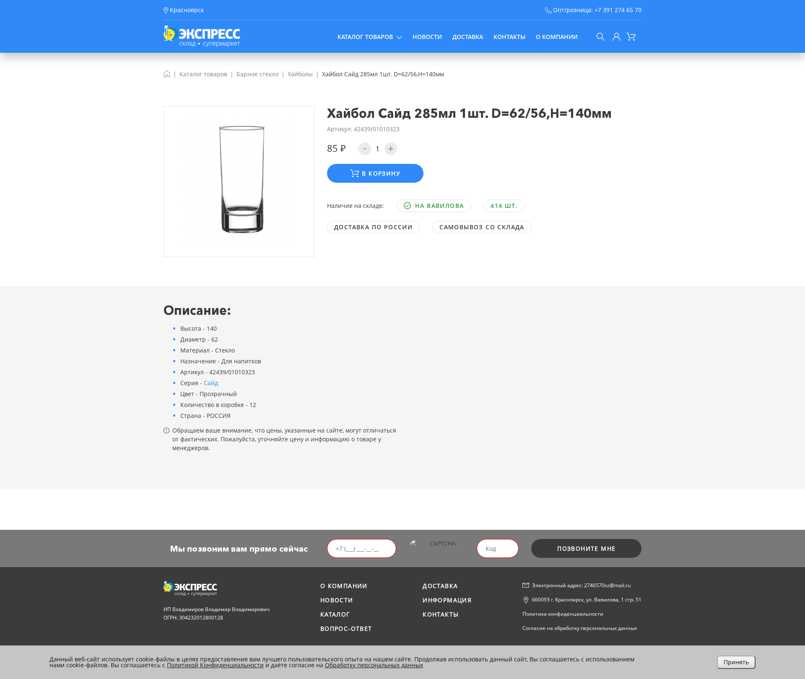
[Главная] (167, 74)
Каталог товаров (365, 37)
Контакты (509, 37)
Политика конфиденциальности (562, 613)
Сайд (211, 383)
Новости (427, 37)
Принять (736, 662)
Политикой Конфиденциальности (215, 665)
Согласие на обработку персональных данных (579, 628)
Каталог (335, 614)
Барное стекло (257, 74)
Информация (447, 600)
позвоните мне (586, 548)
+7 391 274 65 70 (618, 10)
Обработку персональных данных (374, 665)
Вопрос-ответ (346, 628)
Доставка (467, 37)
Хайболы (300, 74)
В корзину (381, 173)
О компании (557, 37)
